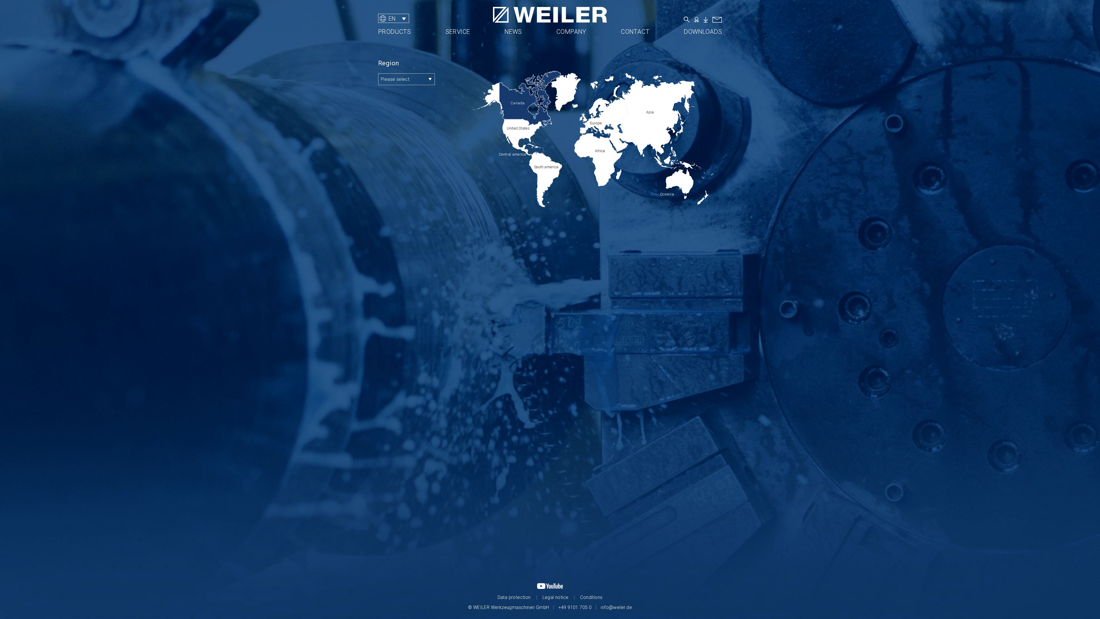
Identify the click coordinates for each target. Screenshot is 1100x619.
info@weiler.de (616, 607)
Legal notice (556, 597)
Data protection (514, 597)
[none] (413, 18)
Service (457, 31)
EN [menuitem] (392, 18)
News (513, 31)
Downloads (703, 31)
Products (394, 31)
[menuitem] (393, 18)
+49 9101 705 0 (575, 607)
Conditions (591, 597)
